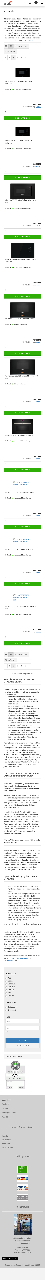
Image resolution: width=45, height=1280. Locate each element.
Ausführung (11, 1003)
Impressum (6, 1144)
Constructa (12, 984)
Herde (8, 958)
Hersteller (11, 974)
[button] (6, 46)
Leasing (5, 1108)
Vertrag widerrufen (10, 1258)
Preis (8, 1017)
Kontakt (5, 1117)
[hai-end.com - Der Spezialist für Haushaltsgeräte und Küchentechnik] (6, 3)
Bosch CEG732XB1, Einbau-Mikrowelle (19, 435)
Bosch (10, 981)
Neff (9, 993)
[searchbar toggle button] (30, 3)
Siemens (11, 996)
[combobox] (21, 46)
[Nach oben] (38, 1276)
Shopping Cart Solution (13, 1265)
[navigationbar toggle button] (42, 3)
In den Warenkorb (22, 118)
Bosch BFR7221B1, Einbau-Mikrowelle (19, 492)
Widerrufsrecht (7, 1147)
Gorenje (11, 990)
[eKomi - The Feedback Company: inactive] (15, 1075)
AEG (9, 978)
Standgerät (12, 1010)
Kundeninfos (6, 1104)
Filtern (22, 1040)
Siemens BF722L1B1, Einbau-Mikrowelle (20, 319)
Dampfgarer (25, 958)
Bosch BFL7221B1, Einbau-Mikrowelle (19, 549)
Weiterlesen (28, 40)
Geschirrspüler (9, 961)
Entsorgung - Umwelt (9, 1113)
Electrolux (11, 987)
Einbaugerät (12, 1007)
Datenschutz (6, 1140)
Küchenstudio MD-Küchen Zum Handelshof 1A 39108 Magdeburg (23, 1240)
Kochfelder (16, 958)
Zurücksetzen (22, 1046)
